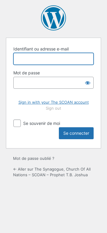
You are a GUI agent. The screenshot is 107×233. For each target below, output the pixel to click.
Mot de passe (26, 72)
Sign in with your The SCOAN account (53, 102)
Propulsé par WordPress (53, 17)
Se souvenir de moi (41, 123)
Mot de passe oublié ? (33, 158)
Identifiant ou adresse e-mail (41, 48)
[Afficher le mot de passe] (88, 83)
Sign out (53, 108)
